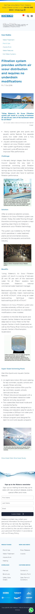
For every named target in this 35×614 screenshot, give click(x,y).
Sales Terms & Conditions (24, 578)
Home (24, 16)
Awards (22, 553)
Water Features (8, 50)
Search (28, 16)
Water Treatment (8, 40)
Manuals (5, 570)
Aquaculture (7, 47)
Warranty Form (25, 574)
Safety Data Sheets (7, 578)
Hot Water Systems (9, 54)
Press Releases (25, 550)
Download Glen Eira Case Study (13, 458)
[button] (32, 16)
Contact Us (24, 570)
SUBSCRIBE (16, 514)
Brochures (6, 574)
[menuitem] (8, 550)
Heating (5, 561)
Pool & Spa (12, 23)
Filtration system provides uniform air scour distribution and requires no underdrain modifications (15, 25)
